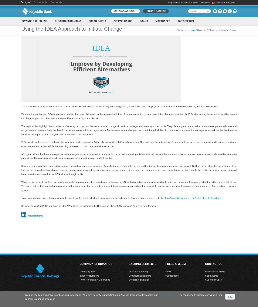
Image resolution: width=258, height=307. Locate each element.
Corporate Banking (139, 279)
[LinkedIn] (235, 11)
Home (192, 30)
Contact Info (211, 276)
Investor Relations (89, 276)
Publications (172, 276)
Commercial (41, 2)
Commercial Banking (140, 276)
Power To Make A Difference (95, 279)
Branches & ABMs (189, 3)
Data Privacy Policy (168, 295)
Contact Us (205, 3)
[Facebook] (215, 11)
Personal (26, 2)
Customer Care (213, 279)
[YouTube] (225, 11)
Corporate (56, 2)
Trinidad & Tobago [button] (224, 3)
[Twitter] (220, 11)
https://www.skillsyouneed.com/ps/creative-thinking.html (192, 198)
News (168, 271)
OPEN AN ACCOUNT (125, 11)
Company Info (173, 3)
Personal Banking (138, 271)
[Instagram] (230, 11)
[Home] (37, 11)
